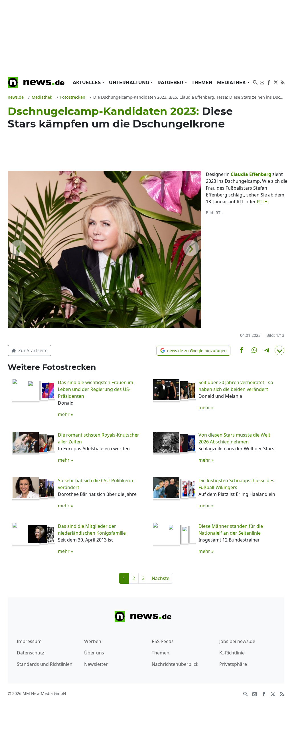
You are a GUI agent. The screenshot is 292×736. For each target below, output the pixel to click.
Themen (202, 82)
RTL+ (262, 201)
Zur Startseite (32, 350)
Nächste (160, 578)
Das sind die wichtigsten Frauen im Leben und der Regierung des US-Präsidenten (95, 389)
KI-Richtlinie (232, 653)
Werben (92, 641)
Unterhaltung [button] (130, 82)
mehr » (65, 414)
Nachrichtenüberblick (175, 664)
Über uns (94, 653)
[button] (193, 351)
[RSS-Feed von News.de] (282, 82)
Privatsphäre (233, 664)
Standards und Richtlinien (44, 664)
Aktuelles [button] (87, 82)
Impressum (29, 641)
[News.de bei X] (275, 82)
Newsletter (96, 664)
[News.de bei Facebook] (268, 82)
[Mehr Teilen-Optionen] (279, 350)
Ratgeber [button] (171, 82)
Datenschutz (30, 653)
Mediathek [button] (232, 82)
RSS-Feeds (163, 641)
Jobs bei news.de (237, 641)
